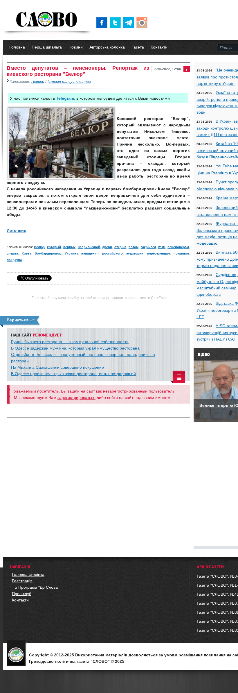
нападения (89, 253)
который (54, 247)
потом (133, 247)
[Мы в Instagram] (143, 22)
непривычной (89, 247)
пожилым (181, 253)
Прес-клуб (21, 593)
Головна (17, 47)
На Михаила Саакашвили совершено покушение (57, 367)
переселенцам (158, 253)
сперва (12, 253)
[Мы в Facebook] (103, 22)
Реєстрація (22, 581)
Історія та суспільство (69, 82)
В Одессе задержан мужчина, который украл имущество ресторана (75, 348)
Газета (137, 47)
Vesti (161, 247)
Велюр (39, 247)
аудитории (134, 253)
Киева (26, 253)
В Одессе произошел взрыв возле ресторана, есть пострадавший (73, 373)
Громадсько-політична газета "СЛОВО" (47, 19)
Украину (71, 253)
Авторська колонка (107, 47)
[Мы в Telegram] (129, 22)
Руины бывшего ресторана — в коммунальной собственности (70, 341)
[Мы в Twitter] (116, 22)
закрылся (148, 247)
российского (112, 253)
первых (69, 247)
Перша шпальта (47, 47)
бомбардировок (48, 253)
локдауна (14, 260)
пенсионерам (178, 247)
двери (107, 247)
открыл (120, 247)
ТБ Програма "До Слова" (35, 587)
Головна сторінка (28, 574)
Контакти (159, 47)
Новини (75, 47)
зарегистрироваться (76, 397)
